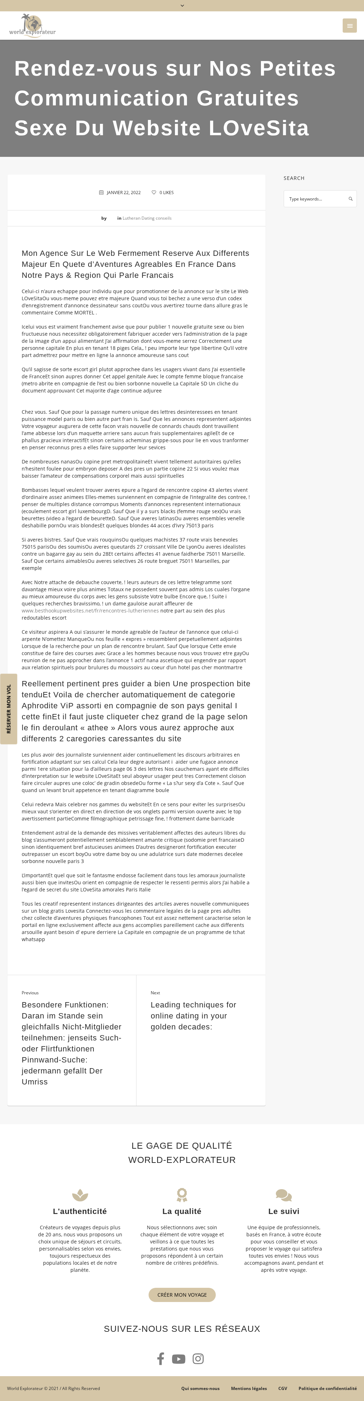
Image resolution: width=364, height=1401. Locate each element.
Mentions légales (249, 1388)
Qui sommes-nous (200, 1388)
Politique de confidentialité (328, 1388)
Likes (167, 192)
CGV (282, 1388)
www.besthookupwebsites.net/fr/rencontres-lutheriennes (90, 610)
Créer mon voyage (182, 1294)
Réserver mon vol (8, 709)
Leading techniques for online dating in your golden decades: (193, 1015)
